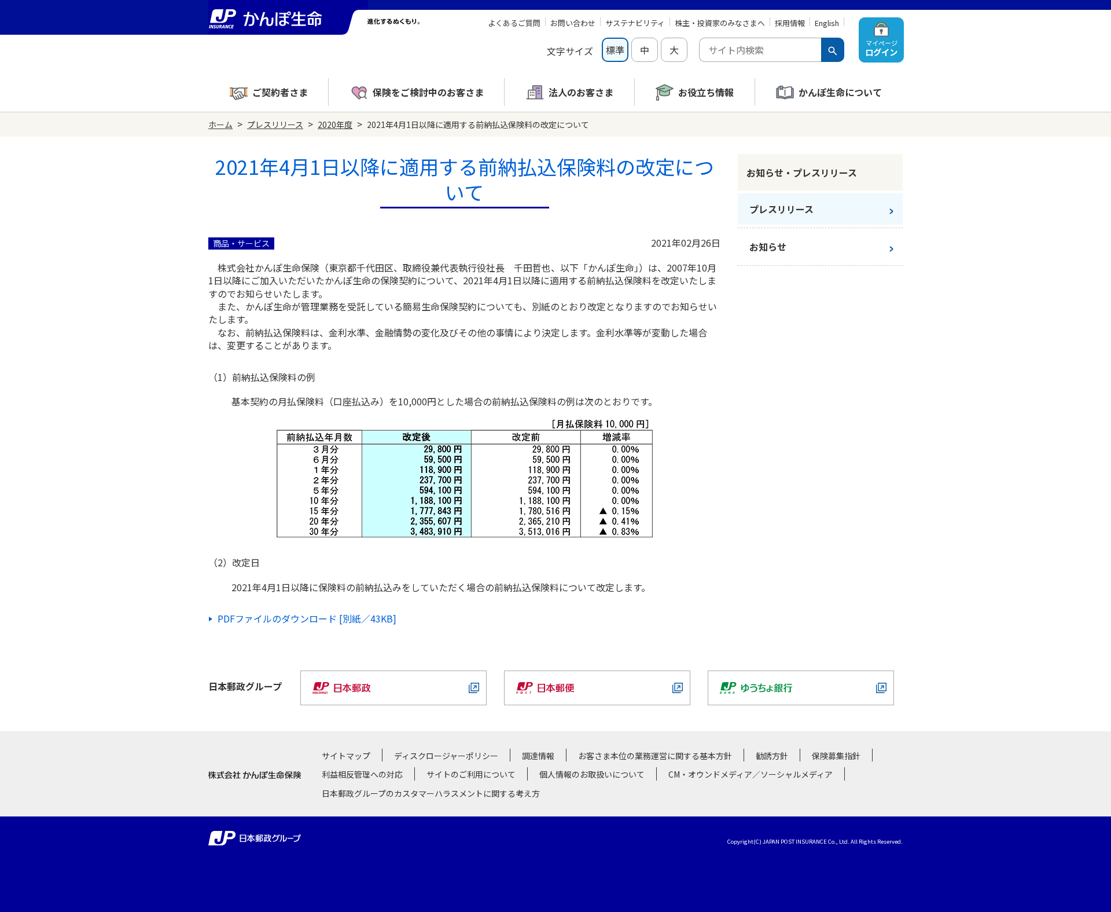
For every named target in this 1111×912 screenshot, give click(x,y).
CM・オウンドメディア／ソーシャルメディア (750, 774)
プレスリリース (275, 124)
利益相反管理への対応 (362, 774)
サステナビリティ (635, 22)
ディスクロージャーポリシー (446, 755)
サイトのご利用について (471, 774)
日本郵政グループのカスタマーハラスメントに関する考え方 (431, 793)
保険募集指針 (836, 755)
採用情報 (790, 22)
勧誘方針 (772, 755)
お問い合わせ (572, 22)
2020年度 (335, 124)
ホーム (220, 124)
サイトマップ (346, 755)
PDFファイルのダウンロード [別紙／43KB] (307, 618)
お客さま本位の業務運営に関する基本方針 (655, 755)
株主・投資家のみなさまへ (720, 22)
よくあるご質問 (514, 22)
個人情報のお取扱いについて (592, 774)
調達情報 (538, 755)
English (827, 22)
